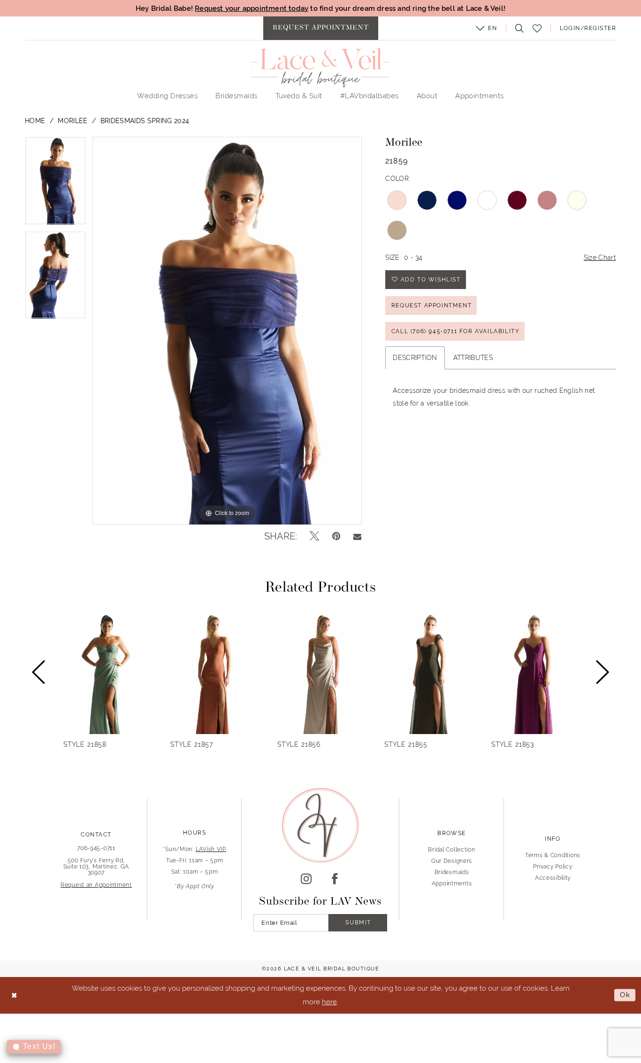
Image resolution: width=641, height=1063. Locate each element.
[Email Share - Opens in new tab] (357, 536)
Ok (625, 995)
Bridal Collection (451, 849)
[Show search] (517, 28)
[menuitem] (320, 28)
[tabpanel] (55, 184)
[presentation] (107, 672)
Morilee (72, 121)
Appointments (452, 883)
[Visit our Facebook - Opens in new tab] (335, 879)
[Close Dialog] (14, 995)
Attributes (473, 357)
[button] (487, 28)
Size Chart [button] (600, 257)
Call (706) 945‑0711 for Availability (455, 331)
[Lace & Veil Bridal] (320, 67)
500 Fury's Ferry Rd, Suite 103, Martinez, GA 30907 (96, 866)
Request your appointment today (251, 8)
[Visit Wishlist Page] (537, 28)
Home (35, 121)
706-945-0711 (96, 848)
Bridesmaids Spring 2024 (145, 121)
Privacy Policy (552, 866)
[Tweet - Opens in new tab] (314, 536)
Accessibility (553, 878)
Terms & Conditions (552, 855)
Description (415, 357)
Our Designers (451, 861)
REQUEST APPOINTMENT (431, 305)
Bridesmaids (452, 872)
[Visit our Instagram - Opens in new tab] (306, 879)
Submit (358, 922)
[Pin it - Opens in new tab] (336, 536)
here (329, 1002)
